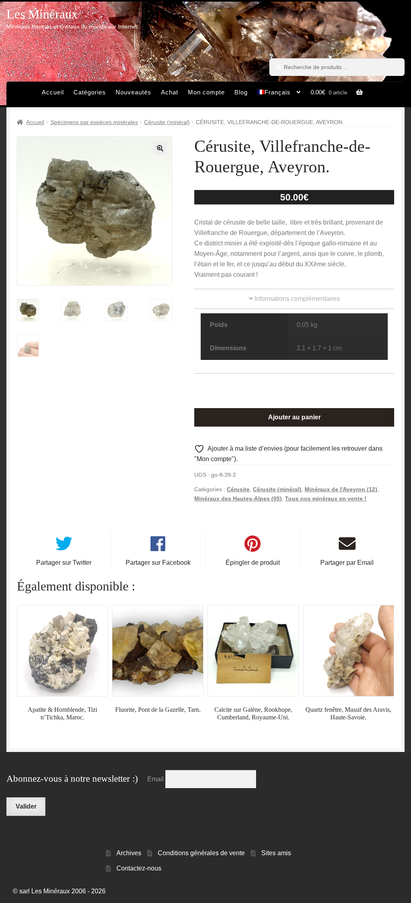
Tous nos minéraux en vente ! (325, 498)
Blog (241, 92)
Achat (169, 92)
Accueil (53, 92)
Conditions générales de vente (201, 853)
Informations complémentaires (296, 298)
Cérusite (238, 489)
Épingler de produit (253, 562)
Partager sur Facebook (158, 562)
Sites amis (276, 853)
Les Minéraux (42, 14)
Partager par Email (347, 562)
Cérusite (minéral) (167, 122)
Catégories (89, 92)
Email (156, 779)
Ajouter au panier (294, 417)
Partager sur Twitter (64, 562)
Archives (128, 853)
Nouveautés (133, 92)
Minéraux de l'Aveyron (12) (341, 489)
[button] (160, 148)
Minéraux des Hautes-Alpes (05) (238, 498)
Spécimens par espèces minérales (94, 122)
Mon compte (206, 92)
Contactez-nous (138, 868)
